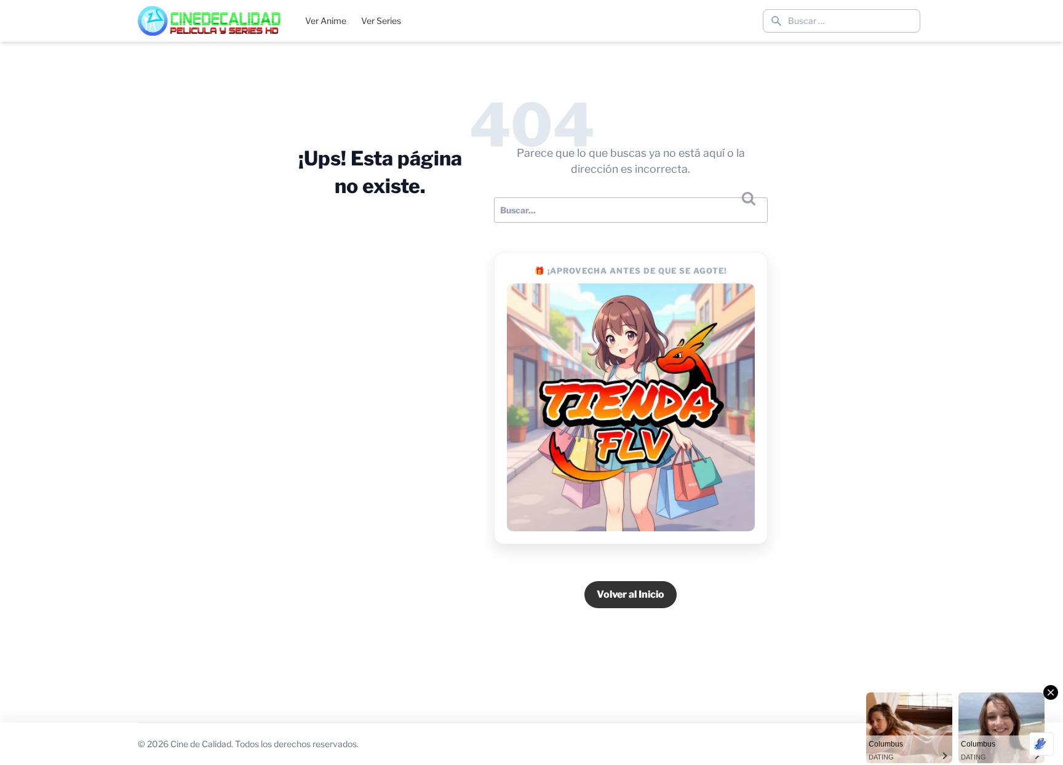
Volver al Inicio (630, 594)
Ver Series (381, 20)
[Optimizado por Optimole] (1041, 744)
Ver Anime (325, 20)
